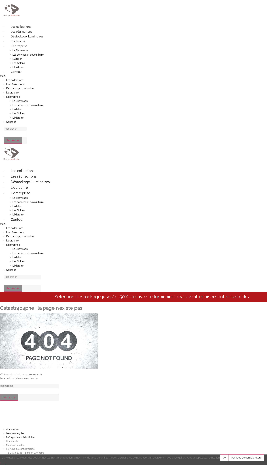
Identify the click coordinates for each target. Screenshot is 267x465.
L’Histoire (17, 67)
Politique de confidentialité (20, 437)
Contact (16, 71)
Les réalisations (21, 31)
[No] (2, 463)
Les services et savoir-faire (28, 54)
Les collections (21, 26)
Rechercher (10, 129)
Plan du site (12, 429)
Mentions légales (15, 433)
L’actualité (18, 41)
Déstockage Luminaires (27, 36)
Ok (224, 457)
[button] (109, 76)
